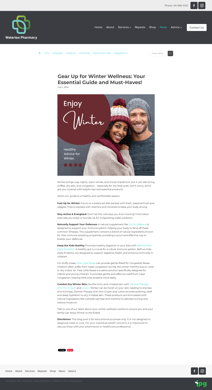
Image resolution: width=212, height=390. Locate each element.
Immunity (84, 53)
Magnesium (120, 53)
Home (98, 27)
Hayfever (71, 53)
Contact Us (197, 27)
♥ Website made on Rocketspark (67, 381)
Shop (152, 27)
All (46, 53)
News (163, 27)
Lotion (85, 288)
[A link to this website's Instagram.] (201, 5)
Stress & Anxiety (102, 53)
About (110, 27)
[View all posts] (39, 53)
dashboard (27, 381)
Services (124, 27)
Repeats (140, 27)
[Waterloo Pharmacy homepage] (25, 27)
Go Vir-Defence (137, 224)
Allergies (58, 53)
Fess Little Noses (86, 263)
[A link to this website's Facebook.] (194, 5)
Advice (175, 27)
